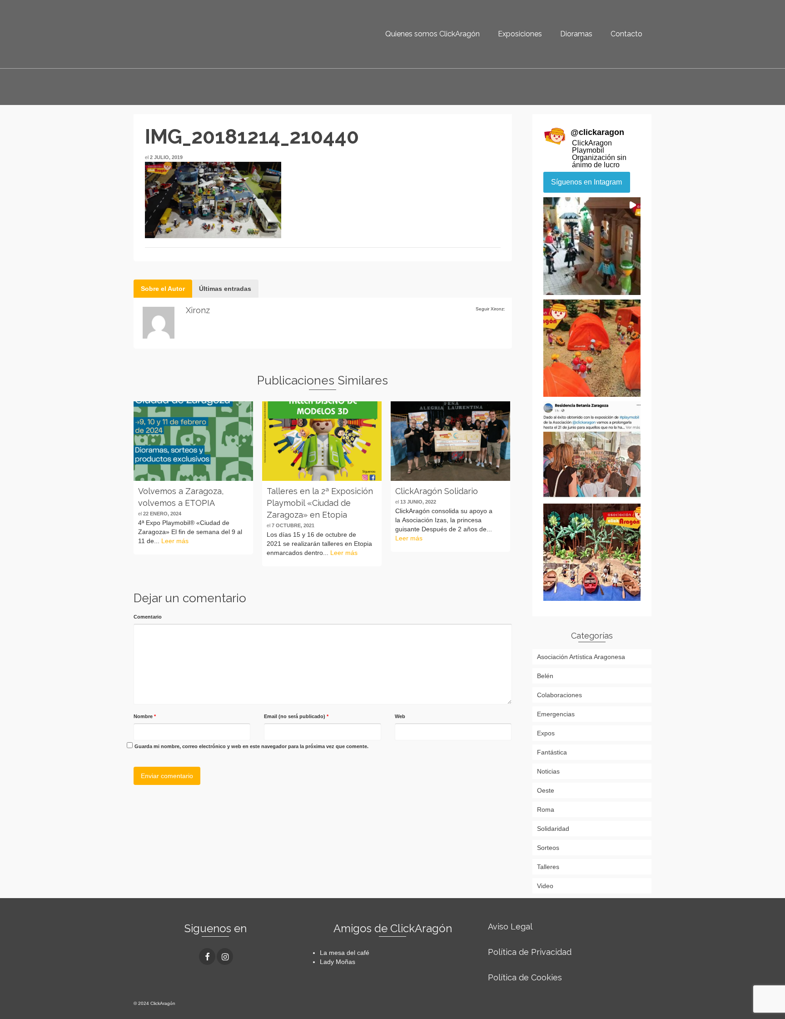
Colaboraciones (559, 695)
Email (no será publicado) (296, 716)
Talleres (548, 866)
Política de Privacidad (529, 952)
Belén (545, 675)
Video (545, 885)
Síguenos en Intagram (586, 182)
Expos (546, 733)
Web (400, 716)
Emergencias (556, 714)
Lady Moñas (337, 961)
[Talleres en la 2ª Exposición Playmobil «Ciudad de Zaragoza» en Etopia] (322, 441)
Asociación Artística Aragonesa (581, 656)
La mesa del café (344, 952)
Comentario (148, 616)
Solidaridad (553, 828)
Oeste (545, 790)
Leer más (175, 540)
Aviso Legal (510, 926)
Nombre (145, 716)
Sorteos (548, 847)
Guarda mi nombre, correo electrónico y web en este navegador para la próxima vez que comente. (251, 746)
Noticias (548, 771)
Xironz (198, 310)
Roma (545, 809)
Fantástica (552, 752)
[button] (592, 246)
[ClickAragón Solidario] (450, 441)
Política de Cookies (525, 977)
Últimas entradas (225, 288)
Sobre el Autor (163, 288)
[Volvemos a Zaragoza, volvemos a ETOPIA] (193, 441)
